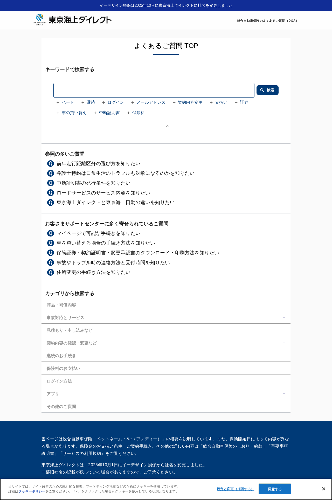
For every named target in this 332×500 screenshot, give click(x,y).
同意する (275, 489)
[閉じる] (323, 489)
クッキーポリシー (31, 491)
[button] (65, 103)
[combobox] (153, 90)
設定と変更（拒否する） (235, 489)
